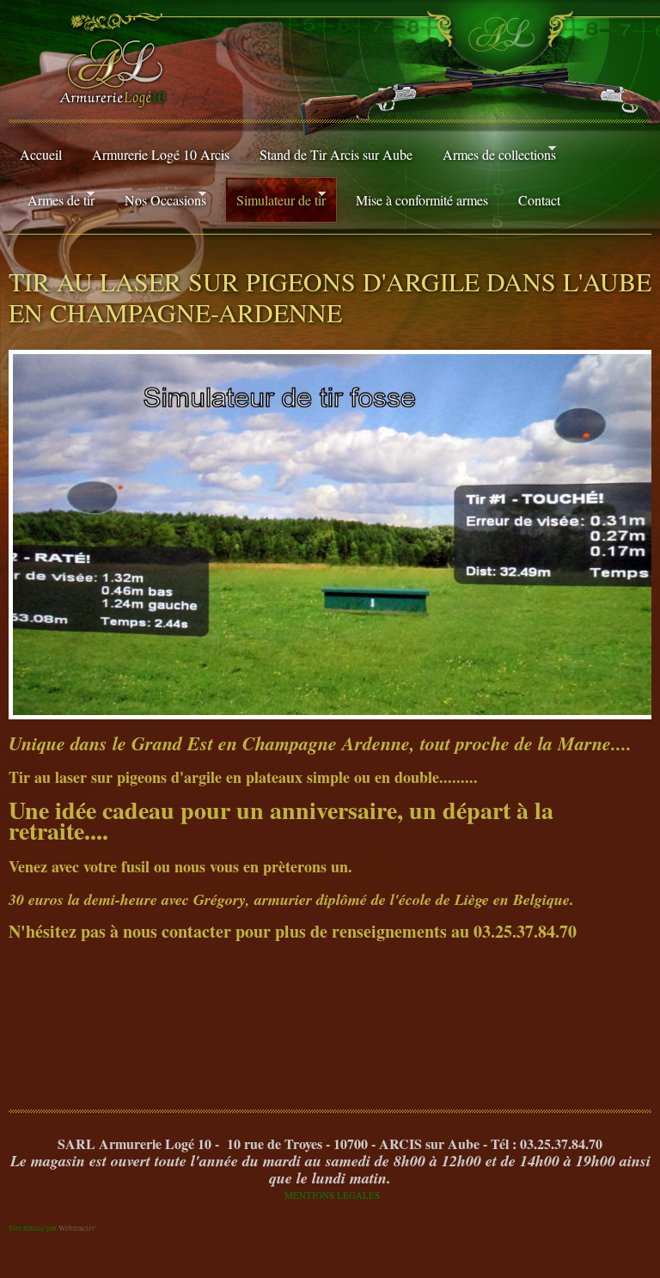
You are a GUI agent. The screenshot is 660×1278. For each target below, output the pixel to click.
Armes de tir (55, 199)
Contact (539, 200)
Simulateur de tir (275, 199)
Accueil (41, 154)
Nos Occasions (159, 199)
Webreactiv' (77, 1228)
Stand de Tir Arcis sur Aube (336, 154)
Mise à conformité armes (422, 200)
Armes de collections (493, 153)
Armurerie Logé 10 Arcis (160, 154)
